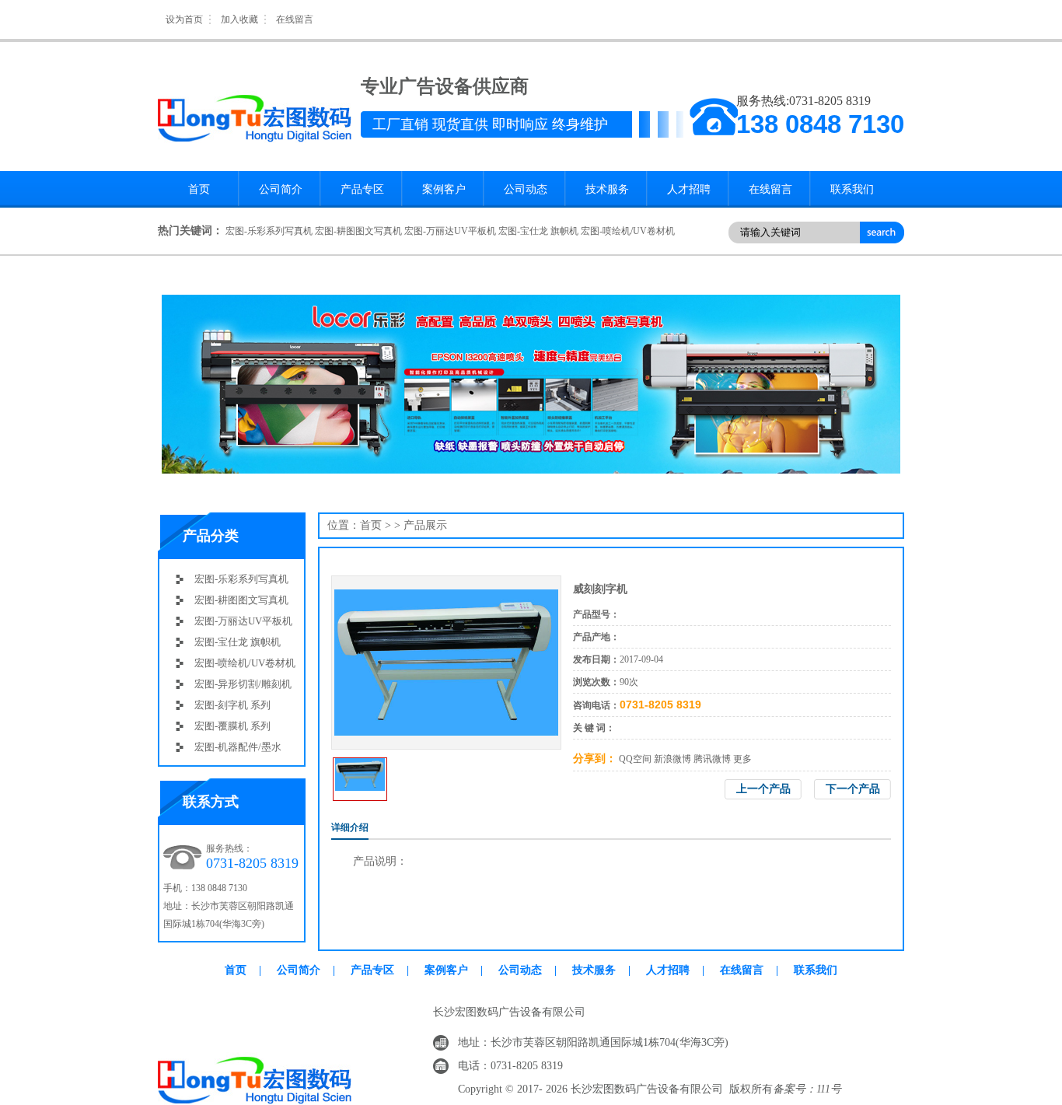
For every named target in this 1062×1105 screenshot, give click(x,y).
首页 (199, 189)
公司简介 (280, 189)
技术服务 (607, 189)
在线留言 (294, 19)
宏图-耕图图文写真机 (358, 231)
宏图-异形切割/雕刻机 (243, 684)
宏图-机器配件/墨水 (237, 747)
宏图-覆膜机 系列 (232, 726)
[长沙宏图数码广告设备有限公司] (255, 58)
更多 (742, 759)
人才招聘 (689, 189)
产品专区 (362, 189)
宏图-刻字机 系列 (232, 705)
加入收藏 (239, 19)
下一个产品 (853, 789)
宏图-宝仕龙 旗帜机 (538, 231)
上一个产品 (763, 789)
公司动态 (525, 189)
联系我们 (852, 189)
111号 (828, 1089)
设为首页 (184, 19)
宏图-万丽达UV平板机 (450, 231)
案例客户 (444, 189)
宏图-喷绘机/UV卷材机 (628, 231)
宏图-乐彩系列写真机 (269, 231)
